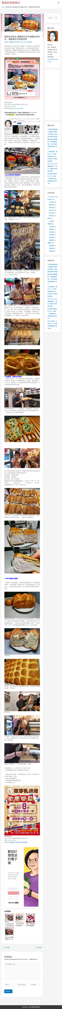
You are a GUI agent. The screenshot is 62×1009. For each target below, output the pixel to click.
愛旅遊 (49, 224)
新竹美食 (51, 213)
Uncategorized (51, 196)
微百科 (49, 218)
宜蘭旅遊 (51, 229)
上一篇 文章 (6, 947)
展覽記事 (51, 251)
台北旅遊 (51, 226)
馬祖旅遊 (51, 240)
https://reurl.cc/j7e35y (16, 108)
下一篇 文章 (39, 947)
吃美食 (6, 42)
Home (3, 7)
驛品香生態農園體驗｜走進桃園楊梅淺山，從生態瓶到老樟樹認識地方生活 (52, 144)
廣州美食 (51, 207)
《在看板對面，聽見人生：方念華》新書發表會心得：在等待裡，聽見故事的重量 (52, 156)
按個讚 (12, 115)
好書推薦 (51, 245)
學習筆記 (51, 248)
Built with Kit (14, 902)
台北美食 (51, 202)
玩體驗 (49, 243)
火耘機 (51, 221)
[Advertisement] (52, 94)
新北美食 (16, 42)
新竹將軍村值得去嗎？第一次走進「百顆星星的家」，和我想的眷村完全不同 (52, 178)
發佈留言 (29, 42)
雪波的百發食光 (11, 2)
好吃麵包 (11, 42)
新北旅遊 (51, 232)
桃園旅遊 (51, 237)
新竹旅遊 (51, 234)
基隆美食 (51, 205)
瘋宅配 (51, 215)
